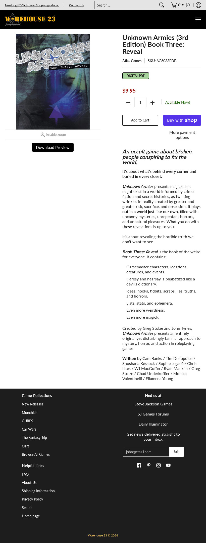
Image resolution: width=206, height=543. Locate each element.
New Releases (32, 404)
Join (176, 451)
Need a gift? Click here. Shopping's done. (32, 5)
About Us (29, 482)
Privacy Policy (32, 499)
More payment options (182, 135)
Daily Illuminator (153, 424)
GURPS (27, 421)
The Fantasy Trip (34, 437)
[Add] (152, 103)
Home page (31, 516)
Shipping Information (38, 491)
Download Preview (53, 147)
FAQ (25, 474)
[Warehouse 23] (30, 19)
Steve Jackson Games (153, 403)
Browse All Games (36, 454)
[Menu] (198, 19)
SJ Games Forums (153, 413)
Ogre (25, 446)
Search (27, 508)
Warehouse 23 (97, 535)
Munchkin (29, 412)
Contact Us (76, 5)
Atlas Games (131, 61)
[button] (138, 466)
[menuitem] (180, 5)
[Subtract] (128, 103)
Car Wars (29, 429)
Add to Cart (140, 120)
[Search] (162, 5)
